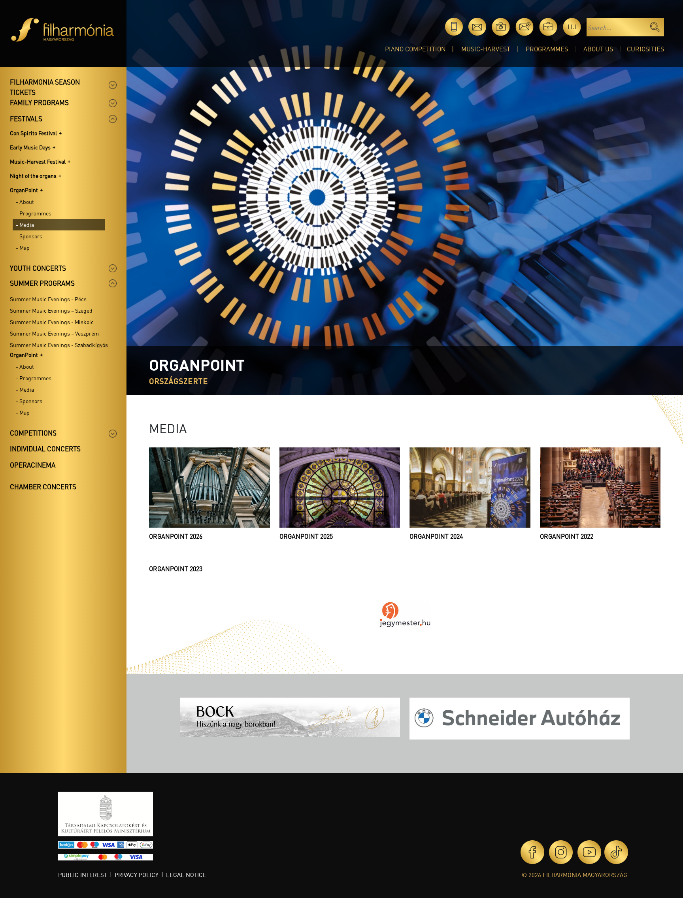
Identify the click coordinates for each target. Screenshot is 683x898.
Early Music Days (30, 147)
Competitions (33, 432)
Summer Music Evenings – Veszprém (54, 333)
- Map (23, 247)
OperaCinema (32, 464)
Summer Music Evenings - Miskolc (52, 321)
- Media (25, 224)
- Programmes (33, 213)
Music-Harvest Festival (38, 161)
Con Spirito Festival (33, 132)
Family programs (39, 102)
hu (572, 27)
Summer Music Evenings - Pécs (48, 298)
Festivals (26, 118)
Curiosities (645, 49)
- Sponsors (29, 236)
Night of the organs (33, 175)
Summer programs (42, 283)
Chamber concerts (43, 486)
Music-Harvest (485, 49)
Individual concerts (45, 448)
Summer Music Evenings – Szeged (51, 310)
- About (25, 201)
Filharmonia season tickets (45, 86)
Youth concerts (38, 268)
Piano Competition (415, 49)
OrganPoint (24, 189)
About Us (598, 49)
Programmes (547, 49)
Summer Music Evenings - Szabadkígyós (59, 344)
